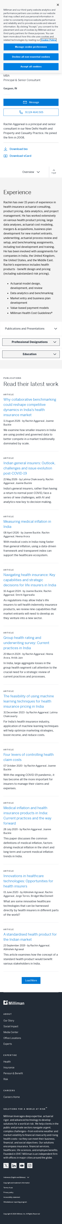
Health (7, 1061)
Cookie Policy (48, 40)
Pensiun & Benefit (13, 1073)
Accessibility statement (11, 1197)
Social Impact (10, 1026)
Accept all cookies (30, 66)
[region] (31, 36)
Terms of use (8, 1188)
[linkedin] (14, 1165)
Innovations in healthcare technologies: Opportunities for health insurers (28, 881)
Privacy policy (8, 1192)
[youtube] (21, 1165)
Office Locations (12, 1038)
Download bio (19, 149)
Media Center (10, 1032)
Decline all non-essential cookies (31, 56)
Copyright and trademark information (16, 1183)
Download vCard (20, 156)
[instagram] (29, 1165)
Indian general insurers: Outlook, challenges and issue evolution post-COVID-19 (29, 468)
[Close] (58, 5)
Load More (31, 980)
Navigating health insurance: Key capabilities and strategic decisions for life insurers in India (29, 580)
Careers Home (11, 1097)
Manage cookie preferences (31, 46)
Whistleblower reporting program (15, 1202)
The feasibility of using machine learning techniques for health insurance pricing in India (28, 701)
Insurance (8, 1067)
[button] (6, 1165)
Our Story (8, 1020)
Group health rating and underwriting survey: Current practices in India (26, 643)
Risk (5, 1079)
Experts (7, 1043)
